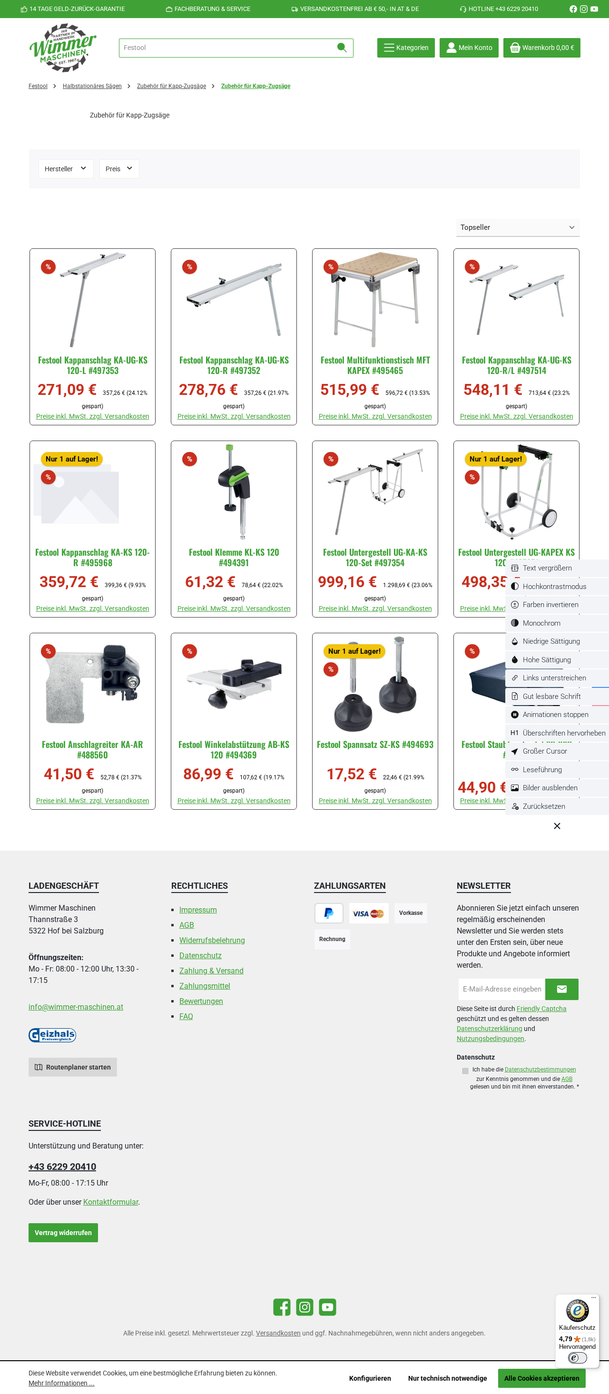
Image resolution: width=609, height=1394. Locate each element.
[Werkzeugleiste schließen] (557, 825)
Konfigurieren (370, 1378)
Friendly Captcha (542, 1008)
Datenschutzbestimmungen (540, 1069)
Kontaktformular (110, 1202)
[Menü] (593, 1300)
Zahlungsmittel (204, 986)
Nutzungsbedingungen (490, 1038)
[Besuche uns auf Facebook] (573, 9)
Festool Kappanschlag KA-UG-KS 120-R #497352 (234, 364)
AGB (186, 925)
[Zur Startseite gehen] (64, 47)
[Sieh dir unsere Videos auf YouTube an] (594, 9)
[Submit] (562, 989)
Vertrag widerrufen (63, 1233)
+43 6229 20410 (62, 1166)
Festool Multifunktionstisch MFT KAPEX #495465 (375, 364)
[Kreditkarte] (369, 913)
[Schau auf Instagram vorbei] (584, 9)
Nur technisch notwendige (447, 1378)
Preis (114, 169)
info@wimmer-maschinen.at (76, 1006)
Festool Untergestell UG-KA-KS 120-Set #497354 (375, 557)
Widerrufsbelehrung (212, 940)
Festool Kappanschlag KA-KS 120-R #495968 (92, 557)
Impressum (198, 909)
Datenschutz (200, 955)
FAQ (186, 1016)
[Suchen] (342, 48)
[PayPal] (329, 913)
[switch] (557, 568)
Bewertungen (201, 1001)
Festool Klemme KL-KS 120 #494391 (234, 557)
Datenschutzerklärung (489, 1028)
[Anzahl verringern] (47, 413)
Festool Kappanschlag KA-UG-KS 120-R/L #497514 (516, 364)
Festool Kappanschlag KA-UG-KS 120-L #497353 (92, 364)
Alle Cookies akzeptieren (542, 1378)
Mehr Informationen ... (62, 1383)
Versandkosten (278, 1333)
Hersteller (59, 169)
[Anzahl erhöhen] (100, 413)
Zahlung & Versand (211, 970)
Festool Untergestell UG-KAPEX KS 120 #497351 (516, 557)
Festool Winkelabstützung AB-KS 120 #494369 (233, 749)
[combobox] (225, 48)
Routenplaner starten (78, 1067)
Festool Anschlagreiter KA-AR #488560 (92, 749)
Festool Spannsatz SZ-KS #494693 (375, 744)
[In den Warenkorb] (131, 421)
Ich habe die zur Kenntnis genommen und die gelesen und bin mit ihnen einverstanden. (524, 1078)
